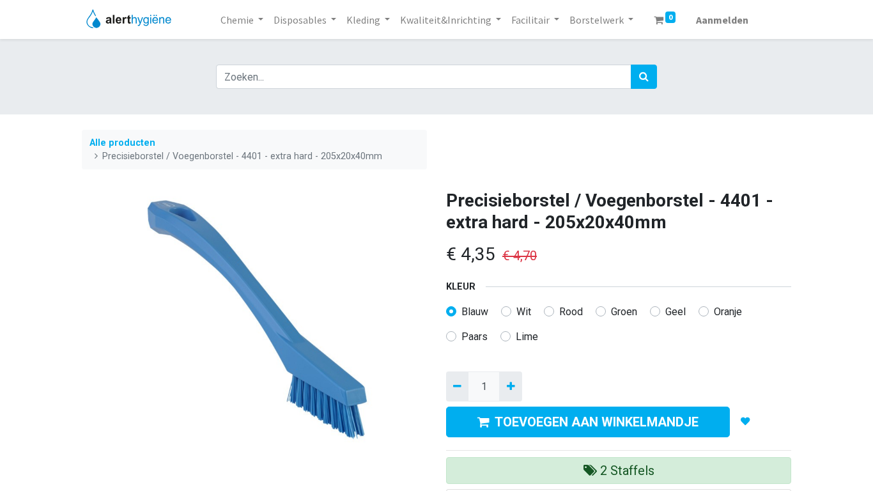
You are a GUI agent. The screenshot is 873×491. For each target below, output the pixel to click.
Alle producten (122, 142)
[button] (745, 422)
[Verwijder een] (457, 386)
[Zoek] (644, 77)
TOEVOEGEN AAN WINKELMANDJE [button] (597, 422)
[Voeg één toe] (510, 386)
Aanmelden (722, 19)
